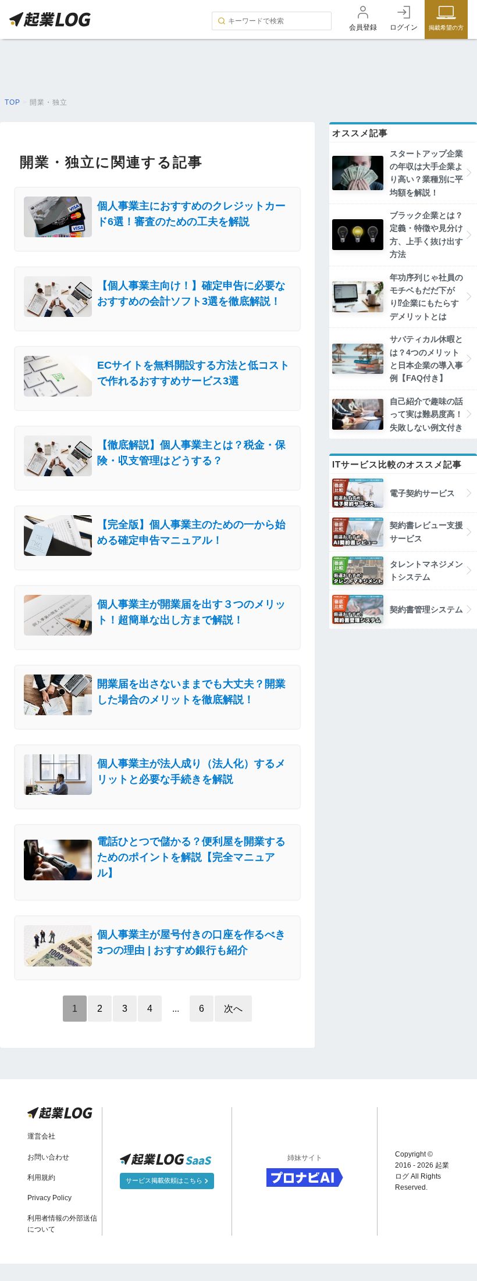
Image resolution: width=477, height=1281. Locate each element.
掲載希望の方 (446, 27)
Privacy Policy (49, 1198)
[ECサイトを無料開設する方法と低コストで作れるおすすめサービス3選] (157, 393)
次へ (233, 1009)
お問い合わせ (48, 1157)
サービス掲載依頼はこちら (165, 1180)
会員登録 (363, 27)
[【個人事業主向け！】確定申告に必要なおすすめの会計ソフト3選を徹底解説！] (157, 314)
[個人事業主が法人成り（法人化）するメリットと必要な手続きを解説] (157, 792)
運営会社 (41, 1136)
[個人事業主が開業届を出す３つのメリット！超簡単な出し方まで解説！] (157, 632)
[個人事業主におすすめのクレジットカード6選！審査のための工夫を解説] (157, 234)
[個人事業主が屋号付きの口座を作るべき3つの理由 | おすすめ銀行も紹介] (157, 963)
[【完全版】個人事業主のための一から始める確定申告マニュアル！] (157, 553)
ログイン (404, 27)
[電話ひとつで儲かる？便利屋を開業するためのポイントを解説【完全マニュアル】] (157, 884)
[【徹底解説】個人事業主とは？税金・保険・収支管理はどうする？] (157, 473)
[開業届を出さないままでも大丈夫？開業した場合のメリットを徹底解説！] (157, 712)
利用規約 (41, 1177)
